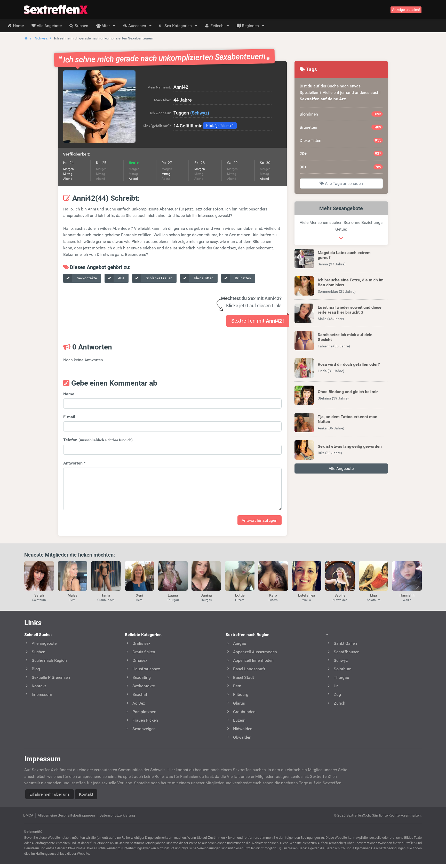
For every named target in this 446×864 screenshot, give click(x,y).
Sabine (339, 595)
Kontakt (86, 794)
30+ (340, 167)
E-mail (69, 416)
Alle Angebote (341, 468)
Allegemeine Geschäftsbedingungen (66, 815)
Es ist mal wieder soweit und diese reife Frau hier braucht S (349, 310)
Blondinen (340, 114)
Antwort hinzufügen (259, 520)
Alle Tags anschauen (343, 183)
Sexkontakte (86, 278)
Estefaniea (306, 595)
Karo (273, 595)
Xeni (139, 595)
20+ (340, 153)
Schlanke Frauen (158, 278)
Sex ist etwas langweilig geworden (350, 446)
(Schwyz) (199, 113)
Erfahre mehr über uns (49, 794)
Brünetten (242, 278)
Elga (373, 595)
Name (68, 394)
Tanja (105, 595)
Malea (72, 595)
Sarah (39, 595)
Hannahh (407, 595)
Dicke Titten (340, 140)
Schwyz (41, 38)
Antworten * (74, 463)
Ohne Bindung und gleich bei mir (348, 391)
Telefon (98, 439)
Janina (206, 595)
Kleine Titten (203, 278)
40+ (120, 278)
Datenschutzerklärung (117, 815)
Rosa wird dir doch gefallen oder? (349, 364)
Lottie (239, 595)
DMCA (28, 815)
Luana (173, 595)
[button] (99, 106)
